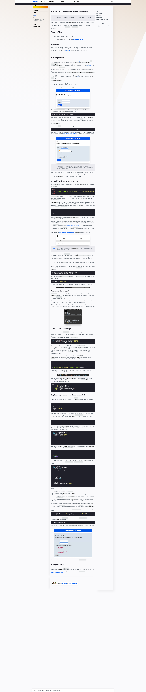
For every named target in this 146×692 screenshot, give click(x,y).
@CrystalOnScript (73, 583)
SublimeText (76, 39)
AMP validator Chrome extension (66, 232)
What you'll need (99, 13)
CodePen (59, 41)
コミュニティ (60, 1)
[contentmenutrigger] (104, 12)
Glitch (62, 41)
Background (98, 15)
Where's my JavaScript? (101, 21)
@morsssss (64, 583)
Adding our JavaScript (100, 23)
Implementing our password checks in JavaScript (103, 26)
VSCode (81, 39)
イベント (67, 1)
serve (82, 75)
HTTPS (65, 257)
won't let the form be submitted (70, 133)
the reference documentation (73, 225)
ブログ (73, 1)
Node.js (86, 75)
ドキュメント (52, 1)
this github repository (75, 61)
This (82, 83)
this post (60, 259)
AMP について (43, 1)
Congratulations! (99, 28)
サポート (79, 1)
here (78, 76)
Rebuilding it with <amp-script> (102, 19)
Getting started (99, 17)
